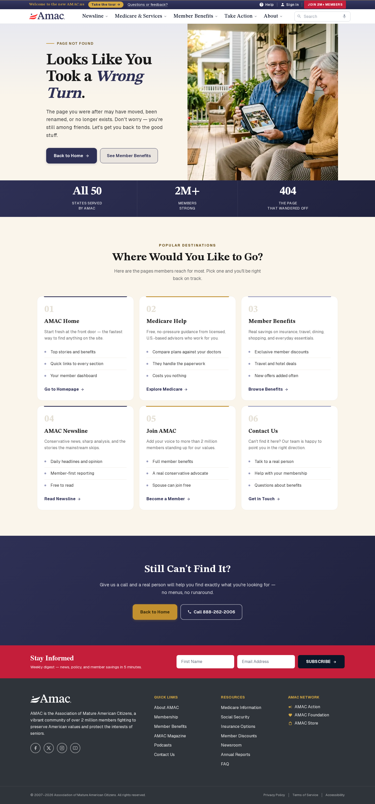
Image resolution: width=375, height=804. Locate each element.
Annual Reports (235, 754)
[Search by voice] (344, 16)
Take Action (238, 16)
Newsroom (231, 745)
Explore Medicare (164, 389)
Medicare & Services (138, 16)
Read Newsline (60, 499)
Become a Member (165, 499)
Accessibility (335, 795)
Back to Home (68, 155)
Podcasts (163, 745)
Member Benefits (193, 16)
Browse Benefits (265, 389)
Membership (166, 717)
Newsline (93, 16)
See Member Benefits (129, 155)
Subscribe (319, 661)
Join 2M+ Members (325, 5)
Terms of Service (305, 795)
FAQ (225, 764)
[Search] (299, 16)
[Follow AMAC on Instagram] (62, 748)
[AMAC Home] (50, 699)
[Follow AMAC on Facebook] (35, 748)
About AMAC (166, 707)
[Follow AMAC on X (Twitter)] (49, 748)
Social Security (235, 717)
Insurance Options (238, 726)
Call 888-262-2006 (214, 612)
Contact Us (164, 754)
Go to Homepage (61, 389)
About (271, 16)
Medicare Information (241, 707)
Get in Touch (261, 499)
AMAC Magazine (170, 736)
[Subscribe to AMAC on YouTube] (75, 748)
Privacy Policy (274, 795)
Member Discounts (239, 736)
